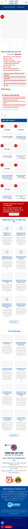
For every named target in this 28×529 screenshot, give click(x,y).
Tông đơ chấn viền (8, 109)
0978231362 (22, 470)
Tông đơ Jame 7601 (7, 155)
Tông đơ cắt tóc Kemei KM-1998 (21, 156)
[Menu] (2, 2)
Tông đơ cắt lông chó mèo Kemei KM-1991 (7, 196)
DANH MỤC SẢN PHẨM (9, 7)
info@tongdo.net (15, 472)
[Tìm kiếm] (24, 2)
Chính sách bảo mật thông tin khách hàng (11, 510)
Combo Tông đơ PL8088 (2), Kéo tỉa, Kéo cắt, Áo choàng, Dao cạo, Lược (7, 176)
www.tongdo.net (10, 470)
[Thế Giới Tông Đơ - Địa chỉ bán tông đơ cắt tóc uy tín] (13, 2)
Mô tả (5, 115)
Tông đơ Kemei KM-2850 (7, 136)
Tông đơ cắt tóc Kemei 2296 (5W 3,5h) (21, 176)
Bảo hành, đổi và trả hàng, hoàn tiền (15, 512)
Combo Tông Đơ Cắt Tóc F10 (20, 196)
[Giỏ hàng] (26, 2)
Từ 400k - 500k (20, 7)
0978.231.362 (8, 527)
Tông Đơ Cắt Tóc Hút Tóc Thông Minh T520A (21, 137)
